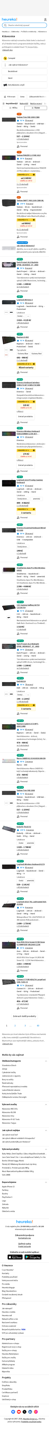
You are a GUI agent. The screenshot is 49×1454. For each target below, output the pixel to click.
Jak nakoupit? (7, 1308)
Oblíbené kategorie (11, 1061)
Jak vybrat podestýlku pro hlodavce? (16, 1142)
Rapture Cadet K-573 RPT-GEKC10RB (28, 725)
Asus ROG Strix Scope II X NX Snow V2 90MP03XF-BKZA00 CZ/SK (31, 943)
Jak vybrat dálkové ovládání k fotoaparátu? (18, 1138)
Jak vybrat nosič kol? (10, 1135)
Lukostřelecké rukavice (11, 1090)
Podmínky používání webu (31, 1421)
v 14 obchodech (23, 812)
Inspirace (5, 1396)
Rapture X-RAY (23, 337)
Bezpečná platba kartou (11, 1329)
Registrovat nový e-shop (11, 1347)
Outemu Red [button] (36, 353)
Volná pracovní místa (10, 1280)
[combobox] (24, 25)
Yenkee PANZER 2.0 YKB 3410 (29, 155)
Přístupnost (6, 1298)
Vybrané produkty (10, 1149)
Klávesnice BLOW (9, 1112)
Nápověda (6, 1371)
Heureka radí (7, 1315)
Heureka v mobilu (8, 1312)
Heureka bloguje (8, 1287)
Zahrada (5, 1204)
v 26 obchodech (23, 850)
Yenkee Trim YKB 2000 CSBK (28, 117)
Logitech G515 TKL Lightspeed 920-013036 (32, 903)
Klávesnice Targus (9, 1123)
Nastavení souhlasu (9, 1322)
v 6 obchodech (22, 589)
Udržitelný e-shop (9, 1399)
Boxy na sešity (7, 1079)
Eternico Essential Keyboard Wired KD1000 (31, 529)
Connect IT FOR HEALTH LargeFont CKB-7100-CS (31, 980)
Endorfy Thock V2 (24, 826)
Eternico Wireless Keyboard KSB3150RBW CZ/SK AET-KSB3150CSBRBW (28, 434)
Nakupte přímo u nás (10, 1319)
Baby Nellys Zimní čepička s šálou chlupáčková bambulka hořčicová (24, 1153)
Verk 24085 (6, 1175)
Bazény (5, 1193)
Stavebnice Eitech (9, 1065)
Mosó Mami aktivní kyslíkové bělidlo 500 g (18, 1171)
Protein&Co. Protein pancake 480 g (15, 1167)
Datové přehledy (8, 1361)
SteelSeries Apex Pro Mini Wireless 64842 (31, 569)
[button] (6, 312)
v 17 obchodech (23, 1004)
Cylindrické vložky (9, 1072)
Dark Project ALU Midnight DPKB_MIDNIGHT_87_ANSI (28, 645)
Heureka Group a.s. (30, 1419)
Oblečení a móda (8, 1211)
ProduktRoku (7, 1389)
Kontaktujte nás (24, 1238)
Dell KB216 (21, 681)
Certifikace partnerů (10, 1392)
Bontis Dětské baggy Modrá (13, 1160)
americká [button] (36, 499)
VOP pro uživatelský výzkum (13, 1333)
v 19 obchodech (23, 966)
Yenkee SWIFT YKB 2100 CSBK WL (30, 200)
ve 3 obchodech (23, 287)
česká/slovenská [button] (21, 316)
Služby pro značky (9, 1357)
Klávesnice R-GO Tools (11, 1119)
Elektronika (15, 32)
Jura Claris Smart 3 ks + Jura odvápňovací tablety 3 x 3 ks (24, 1157)
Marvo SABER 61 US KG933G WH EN (31, 758)
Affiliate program (8, 1364)
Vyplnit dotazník (24, 1246)
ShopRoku (6, 1385)
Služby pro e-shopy (9, 1350)
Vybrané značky (9, 1104)
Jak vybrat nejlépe (11, 1130)
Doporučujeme (9, 1182)
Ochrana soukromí (9, 1326)
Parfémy (5, 1190)
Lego (4, 1200)
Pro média (6, 1284)
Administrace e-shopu (10, 1343)
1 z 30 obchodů (22, 505)
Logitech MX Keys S (25, 300)
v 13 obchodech (23, 139)
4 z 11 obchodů (22, 229)
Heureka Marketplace (10, 1354)
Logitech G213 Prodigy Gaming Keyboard (30, 481)
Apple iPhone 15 (8, 1186)
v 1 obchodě (21, 553)
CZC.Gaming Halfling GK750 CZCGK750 (28, 606)
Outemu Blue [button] (23, 353)
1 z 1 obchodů (22, 360)
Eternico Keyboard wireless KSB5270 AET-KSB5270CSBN (28, 383)
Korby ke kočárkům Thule (12, 1093)
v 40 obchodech (23, 323)
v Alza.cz (20, 411)
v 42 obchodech (23, 887)
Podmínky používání (9, 1277)
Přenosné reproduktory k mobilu (14, 1086)
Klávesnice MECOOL (10, 1109)
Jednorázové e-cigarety (11, 1076)
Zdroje (4, 1069)
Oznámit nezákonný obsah (12, 1294)
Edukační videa (7, 1368)
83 (38, 1025)
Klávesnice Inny (8, 1116)
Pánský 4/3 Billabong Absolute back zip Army (19, 1164)
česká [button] (21, 843)
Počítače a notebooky (28, 32)
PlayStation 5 (7, 1197)
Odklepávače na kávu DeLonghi (14, 1097)
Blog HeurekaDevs (9, 1291)
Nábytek (5, 1208)
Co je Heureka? (8, 1270)
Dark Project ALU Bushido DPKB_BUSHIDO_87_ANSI (27, 263)
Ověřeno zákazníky (9, 1382)
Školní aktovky (7, 1083)
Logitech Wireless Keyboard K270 (31, 864)
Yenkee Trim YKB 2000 (26, 790)
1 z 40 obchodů (22, 701)
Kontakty (5, 1273)
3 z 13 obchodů (22, 184)
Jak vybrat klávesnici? (26, 245)
